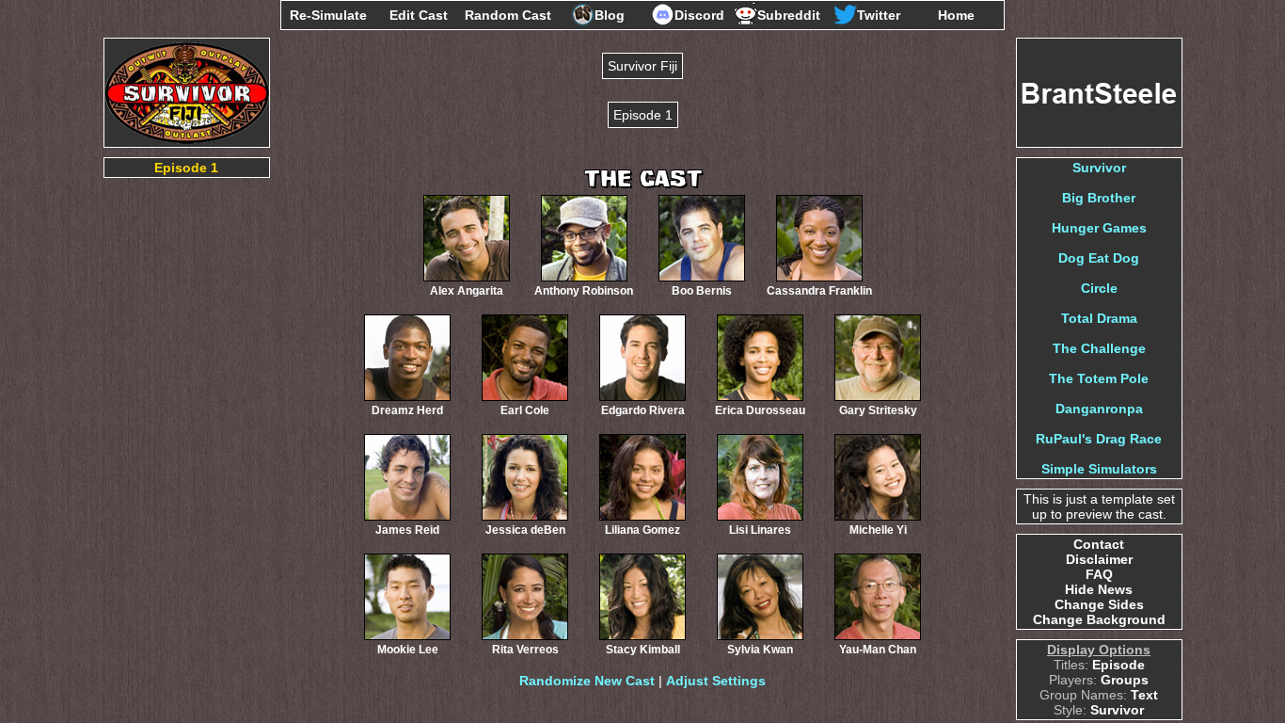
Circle (1099, 288)
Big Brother (1098, 197)
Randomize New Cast (587, 680)
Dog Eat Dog (1098, 257)
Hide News (1099, 589)
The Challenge (1099, 348)
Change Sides (1099, 604)
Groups (1125, 679)
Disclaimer (1099, 559)
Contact (1098, 544)
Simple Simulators (1099, 468)
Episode (1118, 664)
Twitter (878, 15)
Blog (610, 15)
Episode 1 (186, 167)
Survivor (1099, 167)
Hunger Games (1099, 227)
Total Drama (1099, 318)
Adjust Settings (716, 680)
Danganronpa (1099, 408)
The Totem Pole (1099, 378)
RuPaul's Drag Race (1099, 438)
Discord (699, 15)
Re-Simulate (328, 15)
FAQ (1099, 574)
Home (956, 15)
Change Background (1099, 619)
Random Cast (508, 15)
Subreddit (788, 15)
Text (1144, 694)
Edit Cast (418, 15)
